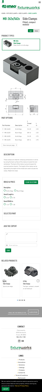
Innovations (21, 362)
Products (22, 359)
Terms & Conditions (22, 375)
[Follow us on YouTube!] (22, 341)
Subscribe (33, 312)
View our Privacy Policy (22, 386)
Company (22, 370)
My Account (21, 378)
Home (3, 13)
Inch (31, 31)
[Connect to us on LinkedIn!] (19, 341)
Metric (36, 31)
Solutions (22, 365)
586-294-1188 (21, 337)
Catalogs (21, 367)
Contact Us (21, 372)
